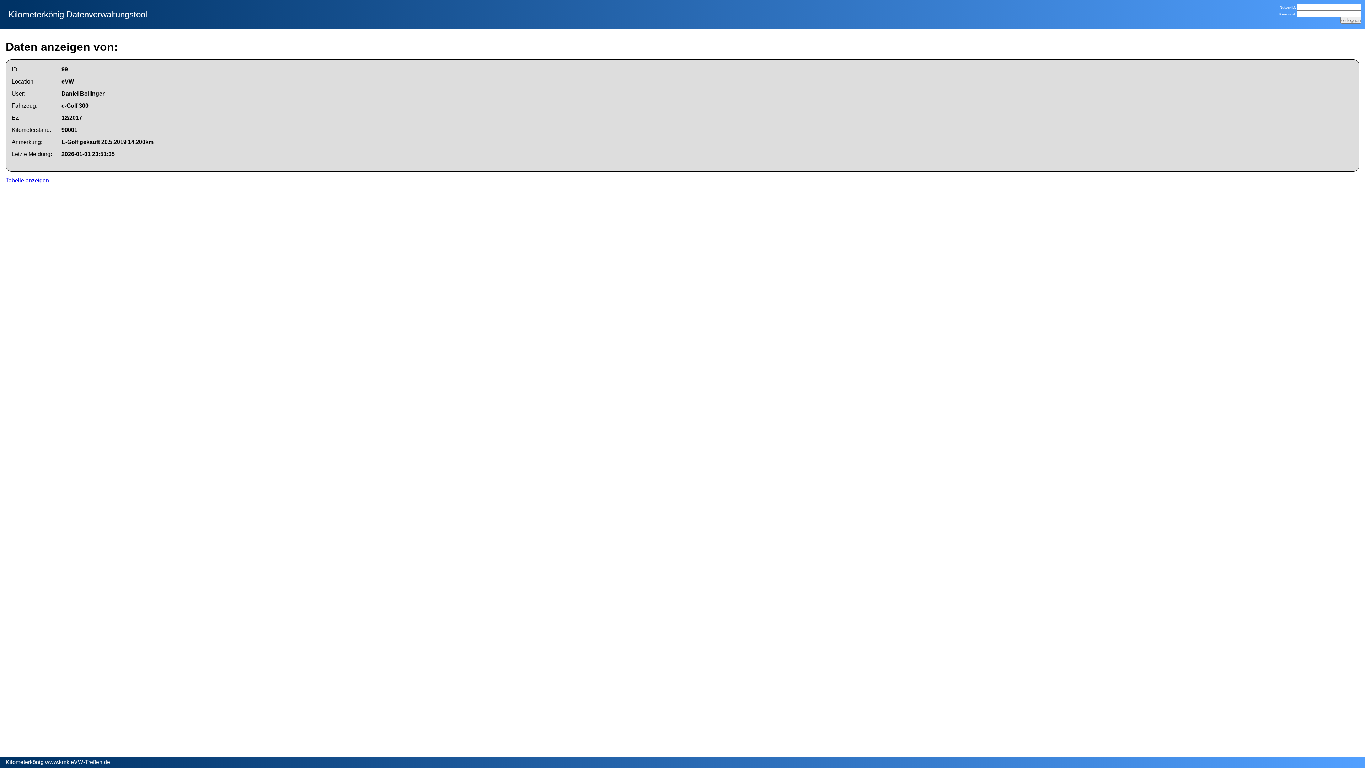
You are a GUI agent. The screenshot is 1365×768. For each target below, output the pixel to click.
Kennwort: (1288, 14)
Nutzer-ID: (1288, 7)
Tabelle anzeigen (27, 180)
